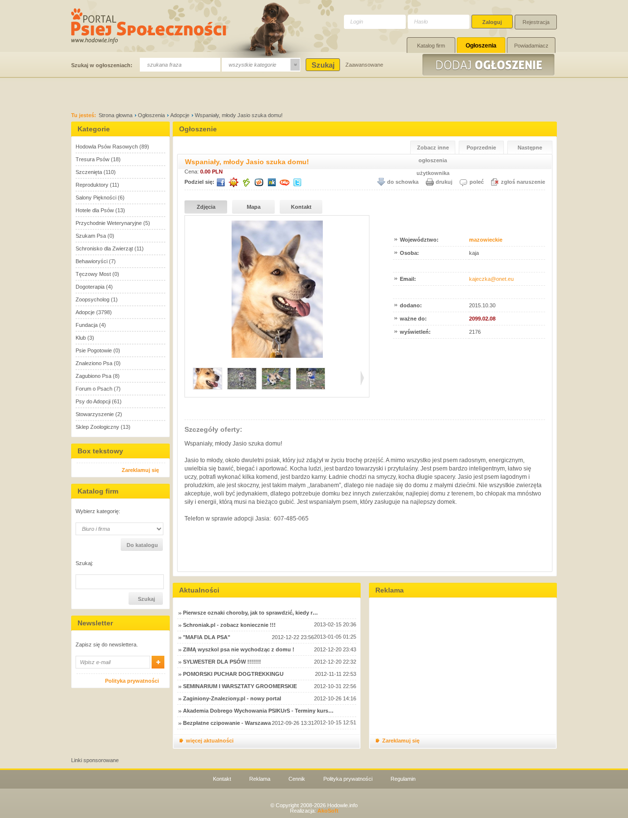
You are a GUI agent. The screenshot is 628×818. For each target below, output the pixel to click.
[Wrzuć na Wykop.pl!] (259, 182)
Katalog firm (431, 46)
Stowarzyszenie (95, 414)
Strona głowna (115, 115)
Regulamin (403, 779)
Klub (81, 338)
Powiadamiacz (531, 46)
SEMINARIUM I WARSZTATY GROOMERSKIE (240, 686)
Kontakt (301, 207)
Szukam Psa (91, 236)
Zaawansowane (364, 65)
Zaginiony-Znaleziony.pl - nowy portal (232, 698)
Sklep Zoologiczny (97, 427)
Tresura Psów (92, 159)
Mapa (254, 207)
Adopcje (179, 115)
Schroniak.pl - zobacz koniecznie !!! (229, 625)
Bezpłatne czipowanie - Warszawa (227, 723)
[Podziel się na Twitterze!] (297, 182)
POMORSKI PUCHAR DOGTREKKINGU (233, 674)
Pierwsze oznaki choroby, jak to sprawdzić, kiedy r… (250, 613)
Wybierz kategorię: (98, 511)
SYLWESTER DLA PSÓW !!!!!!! (222, 662)
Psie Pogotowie (94, 350)
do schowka (403, 182)
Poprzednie (481, 147)
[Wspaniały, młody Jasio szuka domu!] (277, 356)
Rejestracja (536, 22)
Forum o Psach (94, 389)
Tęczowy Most (93, 274)
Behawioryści (91, 261)
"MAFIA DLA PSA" (206, 637)
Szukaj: (84, 563)
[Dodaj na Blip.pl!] (284, 182)
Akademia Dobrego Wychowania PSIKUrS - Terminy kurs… (258, 711)
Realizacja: (314, 811)
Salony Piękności (96, 197)
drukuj (444, 182)
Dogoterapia (90, 287)
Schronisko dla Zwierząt (104, 248)
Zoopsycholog (92, 299)
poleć (477, 182)
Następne (530, 147)
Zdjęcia (206, 207)
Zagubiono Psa (93, 376)
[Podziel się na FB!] (221, 182)
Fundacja (87, 325)
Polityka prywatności (132, 681)
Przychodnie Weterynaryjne (109, 223)
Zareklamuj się (140, 470)
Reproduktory (92, 185)
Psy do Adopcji (93, 401)
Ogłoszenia (481, 45)
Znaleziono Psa (94, 363)
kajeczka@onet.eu (491, 279)
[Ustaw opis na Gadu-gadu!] (233, 182)
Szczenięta (89, 172)
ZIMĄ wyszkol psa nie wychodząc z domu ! (238, 649)
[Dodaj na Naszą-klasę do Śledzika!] (272, 182)
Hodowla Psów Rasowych (107, 146)
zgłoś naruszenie (523, 182)
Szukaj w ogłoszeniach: (101, 65)
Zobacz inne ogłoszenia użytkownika (433, 149)
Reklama (259, 779)
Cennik (296, 779)
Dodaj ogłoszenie (489, 64)
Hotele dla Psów (95, 210)
